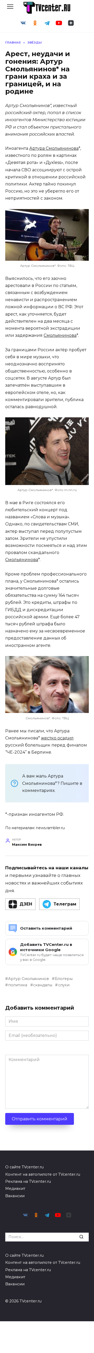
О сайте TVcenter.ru (24, 1167)
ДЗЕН (26, 904)
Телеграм (65, 904)
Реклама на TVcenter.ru (28, 1181)
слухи (63, 985)
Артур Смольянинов (28, 978)
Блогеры (64, 978)
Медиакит (15, 1188)
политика (17, 985)
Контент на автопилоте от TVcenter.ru (42, 1174)
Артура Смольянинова (54, 148)
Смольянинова (60, 335)
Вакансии (15, 1196)
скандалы (42, 985)
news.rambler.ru (50, 827)
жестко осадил (57, 738)
